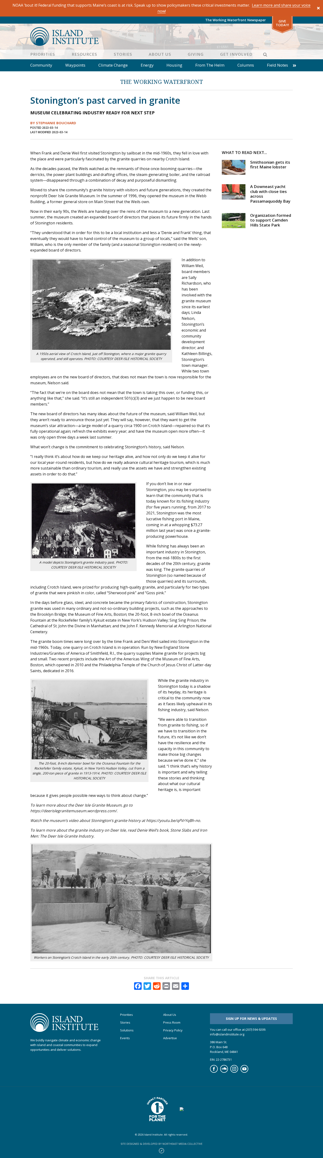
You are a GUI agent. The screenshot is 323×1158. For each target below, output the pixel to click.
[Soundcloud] (224, 1071)
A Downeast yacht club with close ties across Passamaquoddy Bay (270, 194)
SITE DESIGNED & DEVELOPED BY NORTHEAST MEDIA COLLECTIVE (161, 1143)
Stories (123, 54)
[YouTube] (244, 1071)
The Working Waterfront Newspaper (235, 20)
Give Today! (282, 23)
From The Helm (209, 65)
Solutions (127, 1030)
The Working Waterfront (161, 81)
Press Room (171, 1022)
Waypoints (75, 65)
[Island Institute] (161, 36)
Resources (84, 54)
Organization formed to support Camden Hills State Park (270, 220)
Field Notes (277, 65)
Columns (245, 65)
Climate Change (113, 65)
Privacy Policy (173, 1030)
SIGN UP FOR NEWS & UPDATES (251, 1018)
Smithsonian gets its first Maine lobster (270, 164)
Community (41, 65)
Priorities (42, 54)
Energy (147, 65)
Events (125, 1038)
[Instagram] (234, 1071)
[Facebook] (214, 1071)
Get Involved (236, 54)
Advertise (170, 1038)
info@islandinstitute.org (227, 1034)
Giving (196, 54)
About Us (160, 54)
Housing (174, 65)
